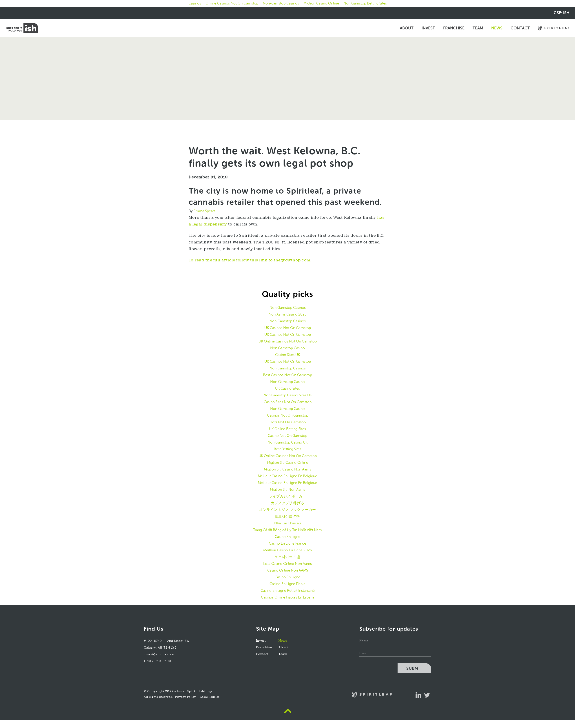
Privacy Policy (185, 697)
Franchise (453, 28)
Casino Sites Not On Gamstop (288, 402)
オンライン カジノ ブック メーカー (287, 510)
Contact (520, 28)
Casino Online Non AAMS (287, 570)
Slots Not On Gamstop (288, 422)
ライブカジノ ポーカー (287, 496)
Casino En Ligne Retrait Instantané (288, 590)
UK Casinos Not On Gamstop (287, 328)
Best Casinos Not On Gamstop (287, 375)
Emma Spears (204, 211)
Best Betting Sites (287, 449)
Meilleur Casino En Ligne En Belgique (287, 476)
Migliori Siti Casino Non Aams (287, 469)
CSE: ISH (561, 12)
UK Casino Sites (287, 388)
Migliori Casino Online (321, 3)
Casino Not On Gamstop (287, 435)
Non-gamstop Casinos (281, 3)
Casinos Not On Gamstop (287, 415)
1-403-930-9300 (157, 661)
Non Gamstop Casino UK (287, 442)
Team (478, 28)
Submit (414, 668)
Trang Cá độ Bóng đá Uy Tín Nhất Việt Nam (287, 530)
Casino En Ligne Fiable (287, 584)
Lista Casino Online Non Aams (287, 563)
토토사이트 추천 (287, 516)
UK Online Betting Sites (287, 429)
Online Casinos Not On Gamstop (232, 3)
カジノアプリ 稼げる (287, 503)
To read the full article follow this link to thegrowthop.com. (250, 260)
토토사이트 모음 (287, 557)
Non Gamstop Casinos (288, 307)
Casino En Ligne (287, 536)
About (407, 28)
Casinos (194, 3)
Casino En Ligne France (287, 543)
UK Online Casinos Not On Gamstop (288, 341)
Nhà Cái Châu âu (287, 523)
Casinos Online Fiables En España (287, 597)
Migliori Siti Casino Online (287, 462)
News (496, 28)
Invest (428, 28)
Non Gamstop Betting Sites (365, 3)
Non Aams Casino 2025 (288, 314)
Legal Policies (210, 697)
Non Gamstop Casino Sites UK (287, 395)
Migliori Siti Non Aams (287, 489)
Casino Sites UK (287, 355)
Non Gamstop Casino (287, 348)
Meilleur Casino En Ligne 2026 (287, 550)
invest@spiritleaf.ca (159, 654)
